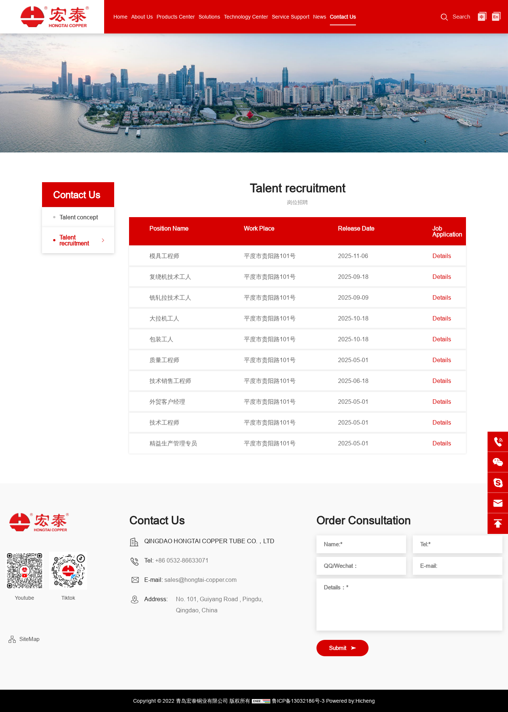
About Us (142, 16)
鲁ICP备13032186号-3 (298, 701)
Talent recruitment (74, 240)
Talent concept (79, 217)
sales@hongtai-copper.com (200, 580)
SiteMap (29, 639)
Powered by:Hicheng (350, 701)
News (319, 16)
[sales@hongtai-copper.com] (498, 483)
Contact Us (343, 16)
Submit (337, 648)
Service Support (290, 16)
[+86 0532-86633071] (498, 442)
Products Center (176, 16)
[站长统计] (261, 701)
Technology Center (246, 16)
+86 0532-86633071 (182, 560)
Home (120, 16)
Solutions (209, 16)
